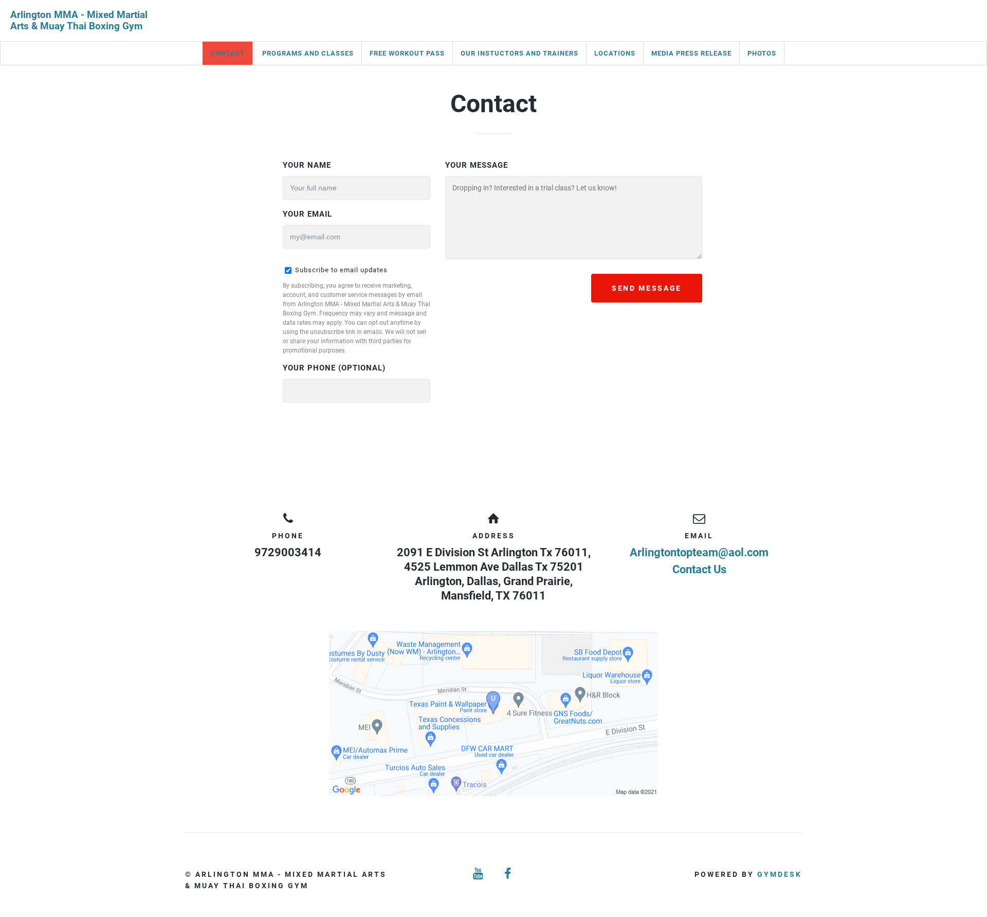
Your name (307, 165)
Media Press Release (691, 53)
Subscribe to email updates (340, 270)
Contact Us (699, 569)
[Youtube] (478, 874)
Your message (476, 165)
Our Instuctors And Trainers (519, 53)
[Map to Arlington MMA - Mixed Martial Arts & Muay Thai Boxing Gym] (493, 713)
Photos (761, 53)
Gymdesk (779, 874)
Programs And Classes (308, 53)
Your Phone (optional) (334, 368)
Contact (227, 53)
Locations (614, 53)
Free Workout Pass (407, 53)
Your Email (307, 214)
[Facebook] (508, 874)
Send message (647, 288)
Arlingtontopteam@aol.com (699, 552)
